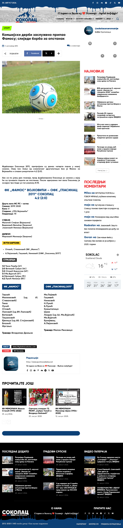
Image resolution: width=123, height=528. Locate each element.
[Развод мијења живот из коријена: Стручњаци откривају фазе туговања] (89, 161)
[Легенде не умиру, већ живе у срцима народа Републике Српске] (89, 150)
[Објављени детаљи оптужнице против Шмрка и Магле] (89, 105)
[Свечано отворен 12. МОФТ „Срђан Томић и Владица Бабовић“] (41, 397)
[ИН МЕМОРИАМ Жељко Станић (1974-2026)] (14, 397)
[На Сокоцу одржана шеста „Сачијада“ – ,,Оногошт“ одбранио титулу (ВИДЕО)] (89, 460)
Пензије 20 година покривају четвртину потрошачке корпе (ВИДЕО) (109, 115)
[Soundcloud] (102, 3)
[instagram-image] (90, 43)
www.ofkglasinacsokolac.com (24, 347)
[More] (59, 53)
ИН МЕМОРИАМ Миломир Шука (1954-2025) (66, 410)
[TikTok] (110, 3)
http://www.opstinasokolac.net (39, 362)
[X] (115, 3)
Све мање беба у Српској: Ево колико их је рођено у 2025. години (100, 241)
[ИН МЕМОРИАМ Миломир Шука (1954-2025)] (68, 397)
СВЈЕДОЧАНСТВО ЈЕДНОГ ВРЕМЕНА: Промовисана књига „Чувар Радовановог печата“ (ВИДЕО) (108, 491)
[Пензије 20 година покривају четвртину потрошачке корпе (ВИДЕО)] (89, 116)
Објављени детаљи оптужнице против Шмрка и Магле (109, 104)
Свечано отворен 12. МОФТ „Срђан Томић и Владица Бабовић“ (40, 410)
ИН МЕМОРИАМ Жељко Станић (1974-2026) (13, 409)
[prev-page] (4, 422)
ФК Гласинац (19, 351)
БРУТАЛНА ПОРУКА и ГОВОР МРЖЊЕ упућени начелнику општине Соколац (100, 196)
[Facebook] (93, 3)
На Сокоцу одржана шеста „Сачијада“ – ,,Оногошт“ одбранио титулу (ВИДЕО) (108, 459)
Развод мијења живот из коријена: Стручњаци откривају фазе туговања (107, 160)
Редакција (32, 357)
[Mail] (34, 370)
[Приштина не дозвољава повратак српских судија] (89, 139)
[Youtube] (119, 3)
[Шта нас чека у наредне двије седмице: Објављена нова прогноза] (89, 128)
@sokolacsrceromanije (106, 28)
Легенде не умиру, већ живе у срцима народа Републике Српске (106, 149)
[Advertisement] (41, 141)
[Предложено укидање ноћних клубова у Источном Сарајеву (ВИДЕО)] (48, 472)
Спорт (7, 28)
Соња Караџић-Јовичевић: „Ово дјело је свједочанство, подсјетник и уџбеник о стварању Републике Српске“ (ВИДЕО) (108, 474)
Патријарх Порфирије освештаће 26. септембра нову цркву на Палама (108, 79)
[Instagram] (97, 3)
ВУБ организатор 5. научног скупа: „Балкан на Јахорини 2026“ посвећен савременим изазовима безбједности (109, 92)
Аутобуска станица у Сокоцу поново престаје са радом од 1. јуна (101, 208)
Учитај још (101, 170)
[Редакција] (14, 363)
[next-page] (9, 422)
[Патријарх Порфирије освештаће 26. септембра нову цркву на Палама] (89, 80)
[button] (117, 18)
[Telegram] (106, 3)
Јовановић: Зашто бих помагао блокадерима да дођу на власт (101, 229)
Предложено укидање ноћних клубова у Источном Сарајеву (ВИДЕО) (65, 472)
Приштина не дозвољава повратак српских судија (107, 137)
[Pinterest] (38, 370)
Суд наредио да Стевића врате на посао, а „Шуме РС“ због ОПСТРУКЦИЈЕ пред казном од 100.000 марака (67, 487)
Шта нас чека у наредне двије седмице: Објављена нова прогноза (108, 126)
